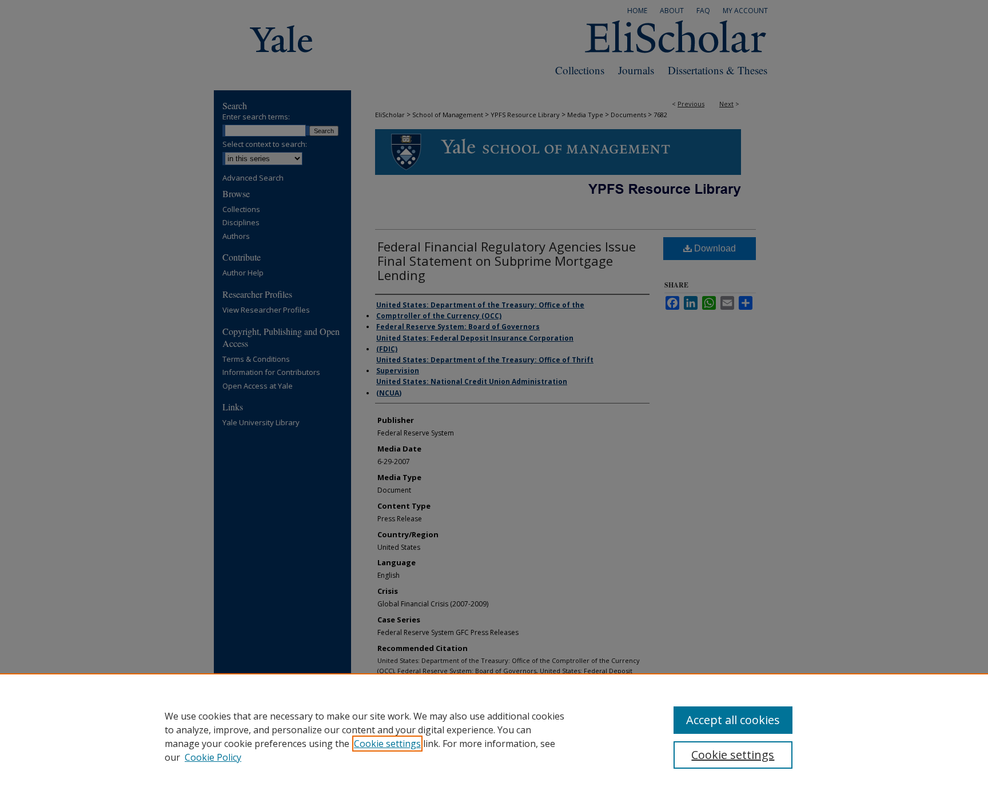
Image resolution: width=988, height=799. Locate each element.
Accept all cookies (733, 720)
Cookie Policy (213, 757)
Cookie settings (387, 743)
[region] (494, 736)
